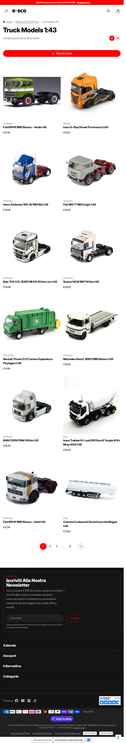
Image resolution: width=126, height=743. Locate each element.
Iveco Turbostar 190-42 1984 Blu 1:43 (25, 204)
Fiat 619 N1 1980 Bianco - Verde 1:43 (24, 127)
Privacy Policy (90, 733)
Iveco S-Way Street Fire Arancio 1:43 (85, 127)
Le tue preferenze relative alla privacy (69, 740)
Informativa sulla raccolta (42, 740)
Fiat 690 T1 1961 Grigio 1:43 (79, 204)
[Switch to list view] (118, 38)
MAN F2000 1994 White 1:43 (20, 440)
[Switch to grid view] (111, 38)
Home (9, 21)
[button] (6, 11)
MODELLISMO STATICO (27, 21)
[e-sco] (19, 11)
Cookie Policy (106, 733)
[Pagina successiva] (80, 546)
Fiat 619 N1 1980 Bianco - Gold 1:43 (24, 522)
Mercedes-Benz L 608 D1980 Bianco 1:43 (88, 359)
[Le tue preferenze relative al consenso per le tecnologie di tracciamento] (118, 738)
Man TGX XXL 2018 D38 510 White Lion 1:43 (30, 281)
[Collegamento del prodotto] (32, 98)
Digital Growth (79, 728)
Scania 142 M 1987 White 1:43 (81, 281)
